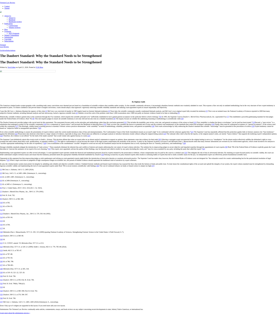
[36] (97, 166)
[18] (153, 126)
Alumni (7, 8)
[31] (49, 149)
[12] (195, 122)
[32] (203, 149)
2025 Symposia (14, 33)
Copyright (7, 39)
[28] (44, 143)
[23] (164, 134)
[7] (228, 117)
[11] (125, 122)
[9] (114, 119)
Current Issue (13, 26)
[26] (159, 139)
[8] (33, 119)
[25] (88, 136)
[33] (185, 153)
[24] (1, 136)
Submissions (8, 37)
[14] (44, 124)
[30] (226, 147)
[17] (16, 126)
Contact (7, 6)
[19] (253, 126)
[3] (207, 111)
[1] (46, 111)
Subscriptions (9, 41)
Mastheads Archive (15, 22)
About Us (7, 16)
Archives (3, 50)
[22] (16, 134)
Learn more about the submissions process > (15, 313)
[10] (182, 119)
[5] (179, 113)
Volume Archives (14, 27)
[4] (77, 113)
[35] (8, 160)
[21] (192, 132)
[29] (184, 143)
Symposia (7, 31)
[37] (153, 166)
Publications (8, 24)
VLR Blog (39, 67)
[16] (213, 124)
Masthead (12, 20)
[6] (160, 117)
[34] (102, 155)
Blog (6, 29)
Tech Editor (12, 67)
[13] (253, 122)
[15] (104, 124)
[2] (109, 111)
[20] (39, 128)
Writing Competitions (11, 35)
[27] (55, 141)
